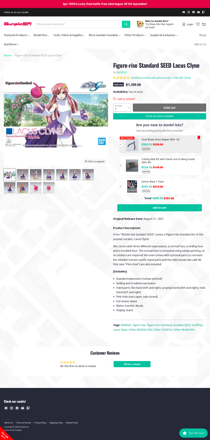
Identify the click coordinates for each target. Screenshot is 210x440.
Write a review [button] (132, 364)
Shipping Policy (56, 422)
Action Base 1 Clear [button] (153, 181)
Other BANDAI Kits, (141, 329)
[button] (121, 78)
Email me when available (159, 116)
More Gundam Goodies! (104, 35)
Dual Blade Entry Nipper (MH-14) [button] (160, 139)
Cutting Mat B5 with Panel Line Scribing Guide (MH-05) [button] (168, 160)
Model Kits (40, 35)
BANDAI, (126, 325)
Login (190, 24)
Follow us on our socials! (16, 12)
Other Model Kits (184, 329)
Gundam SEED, (182, 325)
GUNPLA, (197, 325)
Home (8, 55)
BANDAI (122, 72)
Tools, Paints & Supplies (68, 35)
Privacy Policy (40, 422)
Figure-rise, (139, 325)
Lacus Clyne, (121, 329)
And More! (10, 44)
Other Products (134, 35)
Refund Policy (72, 422)
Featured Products (16, 35)
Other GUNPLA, (164, 329)
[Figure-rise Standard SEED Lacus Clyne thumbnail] (10, 175)
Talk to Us (200, 44)
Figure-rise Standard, (160, 325)
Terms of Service (23, 422)
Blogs (202, 35)
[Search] (126, 24)
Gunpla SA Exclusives (163, 35)
